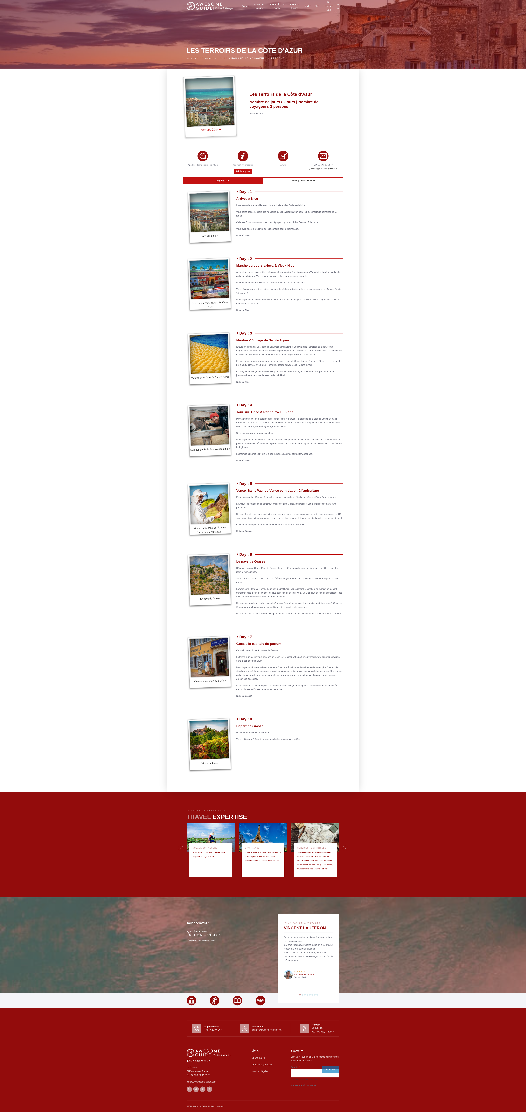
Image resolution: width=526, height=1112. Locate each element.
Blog (317, 6)
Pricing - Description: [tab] (303, 180)
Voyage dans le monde (277, 6)
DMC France (252, 848)
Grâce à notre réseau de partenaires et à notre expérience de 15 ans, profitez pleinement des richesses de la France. (263, 856)
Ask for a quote (243, 171)
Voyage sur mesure (259, 6)
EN (338, 8)
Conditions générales (262, 1064)
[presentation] (180, 848)
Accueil (245, 6)
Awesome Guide (200, 1106)
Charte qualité (258, 1058)
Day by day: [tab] (223, 180)
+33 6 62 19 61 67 (207, 935)
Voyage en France (295, 6)
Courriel (294, 1067)
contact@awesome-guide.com (323, 169)
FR (338, 4)
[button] (300, 995)
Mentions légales (260, 1071)
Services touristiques (311, 848)
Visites (308, 6)
